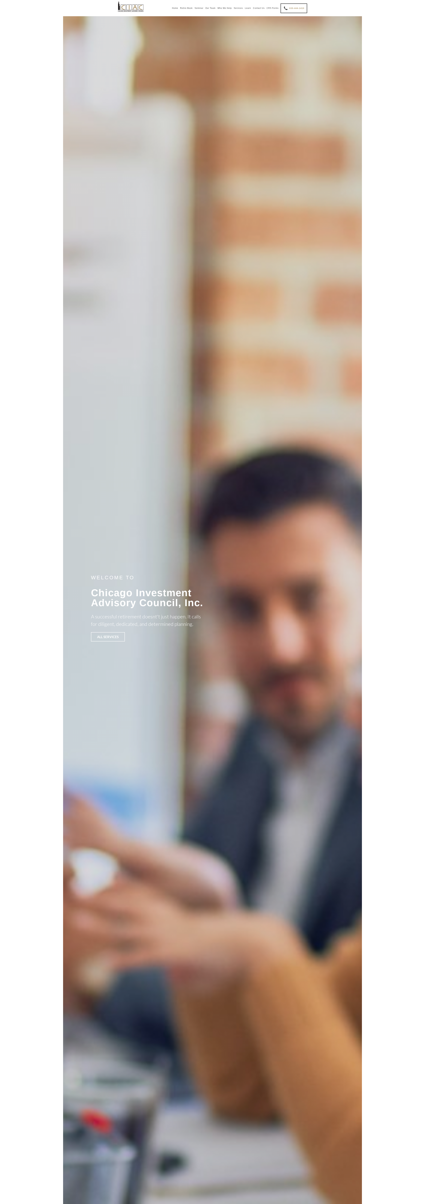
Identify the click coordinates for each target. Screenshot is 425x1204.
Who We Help (224, 8)
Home (175, 8)
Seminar (199, 8)
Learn (248, 8)
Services (238, 8)
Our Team (210, 8)
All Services (108, 637)
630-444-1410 (296, 8)
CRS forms (273, 8)
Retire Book (186, 8)
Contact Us (259, 8)
